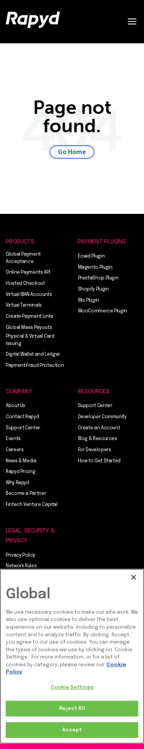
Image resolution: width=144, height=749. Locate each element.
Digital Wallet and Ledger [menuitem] (33, 354)
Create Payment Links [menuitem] (29, 316)
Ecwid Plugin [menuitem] (91, 256)
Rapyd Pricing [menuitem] (20, 472)
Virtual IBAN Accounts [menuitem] (29, 294)
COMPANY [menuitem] (19, 392)
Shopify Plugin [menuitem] (93, 289)
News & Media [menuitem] (21, 461)
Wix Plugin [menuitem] (88, 300)
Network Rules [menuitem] (21, 566)
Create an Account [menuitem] (99, 428)
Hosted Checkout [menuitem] (25, 283)
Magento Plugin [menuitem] (95, 267)
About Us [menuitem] (15, 406)
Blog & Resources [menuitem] (97, 439)
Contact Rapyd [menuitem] (22, 417)
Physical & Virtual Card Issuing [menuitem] (30, 340)
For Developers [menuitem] (94, 450)
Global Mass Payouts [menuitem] (29, 327)
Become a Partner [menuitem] (26, 493)
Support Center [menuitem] (23, 428)
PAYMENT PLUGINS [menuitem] (102, 242)
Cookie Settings (72, 687)
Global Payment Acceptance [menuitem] (23, 258)
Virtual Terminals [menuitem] (24, 305)
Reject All (71, 708)
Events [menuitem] (13, 439)
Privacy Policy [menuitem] (20, 555)
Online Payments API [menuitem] (28, 272)
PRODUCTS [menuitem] (20, 242)
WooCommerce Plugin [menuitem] (102, 311)
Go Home (72, 152)
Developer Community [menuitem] (102, 417)
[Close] (133, 577)
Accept (72, 730)
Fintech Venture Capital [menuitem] (32, 505)
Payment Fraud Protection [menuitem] (35, 365)
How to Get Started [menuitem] (99, 461)
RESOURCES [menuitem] (93, 392)
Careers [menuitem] (14, 450)
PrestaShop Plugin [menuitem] (98, 278)
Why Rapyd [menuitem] (17, 483)
